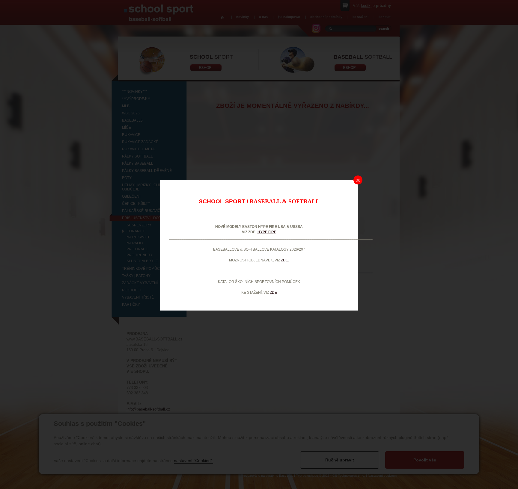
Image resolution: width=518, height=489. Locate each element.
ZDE (273, 292)
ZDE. (285, 260)
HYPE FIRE (267, 232)
